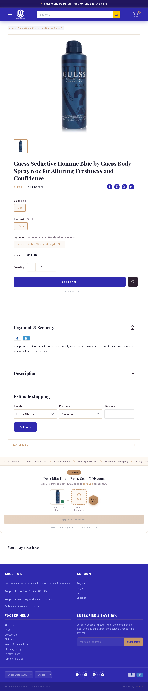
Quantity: (19, 267)
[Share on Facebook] (109, 186)
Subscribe (133, 641)
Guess (18, 187)
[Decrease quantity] (31, 267)
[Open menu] (10, 14)
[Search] (116, 14)
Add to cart (70, 282)
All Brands (10, 639)
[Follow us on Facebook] (77, 674)
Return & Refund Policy (17, 644)
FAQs (7, 629)
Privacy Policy (12, 653)
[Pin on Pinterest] (117, 186)
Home (11, 28)
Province (64, 405)
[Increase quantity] (52, 267)
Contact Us (11, 634)
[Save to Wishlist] (133, 282)
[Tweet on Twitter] (124, 186)
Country (19, 405)
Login (80, 588)
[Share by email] (131, 186)
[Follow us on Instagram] (94, 674)
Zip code (109, 405)
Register (81, 583)
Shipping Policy (13, 649)
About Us (10, 625)
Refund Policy (20, 445)
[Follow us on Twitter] (85, 674)
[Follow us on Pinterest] (102, 674)
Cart (79, 592)
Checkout (82, 597)
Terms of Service (14, 658)
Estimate (25, 427)
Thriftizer (138, 686)
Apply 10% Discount (74, 519)
